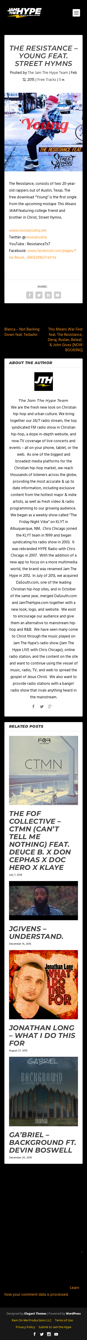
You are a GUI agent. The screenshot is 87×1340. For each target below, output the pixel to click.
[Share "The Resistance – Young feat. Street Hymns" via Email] (57, 295)
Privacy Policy (25, 1327)
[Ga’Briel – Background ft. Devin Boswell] (43, 1091)
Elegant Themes (35, 1313)
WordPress (73, 1313)
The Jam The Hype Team (48, 73)
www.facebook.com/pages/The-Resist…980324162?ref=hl (42, 254)
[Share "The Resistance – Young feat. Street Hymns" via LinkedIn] (48, 295)
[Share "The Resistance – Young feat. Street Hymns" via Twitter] (39, 295)
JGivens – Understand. (36, 932)
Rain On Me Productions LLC (32, 1320)
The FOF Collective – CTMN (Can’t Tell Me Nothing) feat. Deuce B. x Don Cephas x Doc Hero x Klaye (40, 840)
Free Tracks (46, 80)
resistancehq (36, 237)
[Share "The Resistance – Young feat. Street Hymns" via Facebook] (29, 295)
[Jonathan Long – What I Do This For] (43, 985)
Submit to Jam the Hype (55, 1327)
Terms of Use (64, 1320)
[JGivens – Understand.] (43, 900)
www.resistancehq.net (27, 230)
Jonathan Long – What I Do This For (42, 1035)
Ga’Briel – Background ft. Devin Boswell (43, 1142)
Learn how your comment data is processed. (41, 1291)
